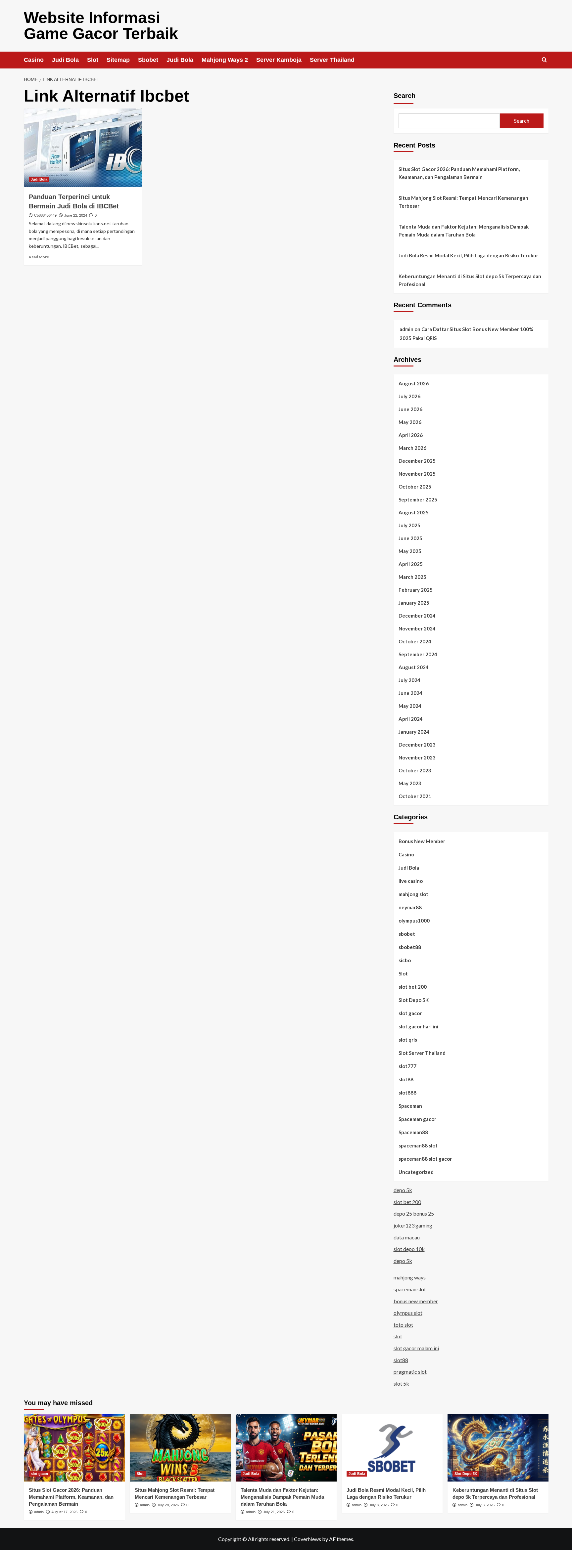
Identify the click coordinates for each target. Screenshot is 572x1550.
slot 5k (401, 1383)
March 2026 (412, 448)
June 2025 (410, 538)
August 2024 (414, 667)
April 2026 (411, 435)
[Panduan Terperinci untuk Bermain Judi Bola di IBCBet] (83, 147)
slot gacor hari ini (418, 1026)
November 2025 (417, 474)
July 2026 (409, 396)
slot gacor (410, 1013)
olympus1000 (414, 921)
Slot (92, 60)
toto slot (403, 1324)
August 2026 (414, 383)
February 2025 (416, 590)
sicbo (405, 960)
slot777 (407, 1066)
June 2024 (410, 693)
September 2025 (418, 499)
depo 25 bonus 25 (414, 1213)
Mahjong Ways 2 (225, 60)
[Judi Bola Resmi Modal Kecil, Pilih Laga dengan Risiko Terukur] (392, 1447)
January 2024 (414, 732)
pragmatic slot (410, 1371)
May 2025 (410, 551)
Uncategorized (416, 1172)
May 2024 (410, 706)
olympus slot (408, 1313)
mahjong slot (413, 894)
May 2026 (410, 422)
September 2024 (418, 654)
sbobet (407, 934)
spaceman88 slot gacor (425, 1159)
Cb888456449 (45, 215)
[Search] (544, 60)
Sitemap (118, 60)
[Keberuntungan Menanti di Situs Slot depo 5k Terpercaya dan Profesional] (498, 1447)
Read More (39, 256)
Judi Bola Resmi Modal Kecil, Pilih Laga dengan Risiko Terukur (468, 255)
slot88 (406, 1079)
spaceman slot (410, 1289)
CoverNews (307, 1539)
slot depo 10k (409, 1249)
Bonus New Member (422, 841)
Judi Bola (65, 60)
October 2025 (415, 487)
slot (398, 1336)
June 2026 (410, 409)
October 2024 (415, 641)
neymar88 (410, 907)
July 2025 (409, 525)
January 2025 (414, 603)
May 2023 (410, 783)
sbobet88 (410, 947)
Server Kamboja (279, 60)
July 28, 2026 (168, 1505)
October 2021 (415, 796)
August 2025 (414, 512)
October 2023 (415, 770)
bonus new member (416, 1301)
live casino (411, 881)
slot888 (407, 1093)
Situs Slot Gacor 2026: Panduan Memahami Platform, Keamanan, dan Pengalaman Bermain (459, 173)
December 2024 (417, 616)
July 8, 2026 (379, 1505)
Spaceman (410, 1106)
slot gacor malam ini (416, 1348)
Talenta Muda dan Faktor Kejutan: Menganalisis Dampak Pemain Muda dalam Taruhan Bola (464, 230)
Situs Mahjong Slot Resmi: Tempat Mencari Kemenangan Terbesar (463, 202)
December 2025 (417, 461)
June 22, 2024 (75, 215)
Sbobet (148, 60)
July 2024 (409, 680)
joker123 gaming (413, 1225)
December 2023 (417, 745)
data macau (407, 1237)
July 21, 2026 (274, 1512)
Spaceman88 (413, 1132)
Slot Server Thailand (422, 1053)
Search (404, 95)
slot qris (408, 1040)
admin (406, 329)
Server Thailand (332, 60)
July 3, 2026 (485, 1505)
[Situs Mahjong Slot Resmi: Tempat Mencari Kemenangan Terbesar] (180, 1447)
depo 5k (403, 1190)
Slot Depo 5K (414, 1000)
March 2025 (412, 577)
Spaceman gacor (417, 1119)
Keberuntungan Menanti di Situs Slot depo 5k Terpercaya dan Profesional (470, 280)
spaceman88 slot (418, 1145)
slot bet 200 (413, 987)
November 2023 (417, 757)
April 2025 (411, 564)
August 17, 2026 (64, 1512)
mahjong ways (410, 1277)
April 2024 (411, 719)
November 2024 (417, 628)
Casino (34, 60)
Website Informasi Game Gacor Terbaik (101, 25)
